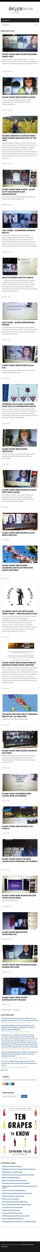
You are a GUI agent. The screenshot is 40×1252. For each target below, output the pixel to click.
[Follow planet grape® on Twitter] (10, 1084)
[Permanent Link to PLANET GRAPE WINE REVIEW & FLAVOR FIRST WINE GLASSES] (20, 479)
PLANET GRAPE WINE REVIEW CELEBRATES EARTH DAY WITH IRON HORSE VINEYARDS (17, 567)
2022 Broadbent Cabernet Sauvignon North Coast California (18, 1169)
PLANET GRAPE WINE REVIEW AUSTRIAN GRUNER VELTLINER (19, 966)
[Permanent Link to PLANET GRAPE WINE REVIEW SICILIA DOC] (20, 354)
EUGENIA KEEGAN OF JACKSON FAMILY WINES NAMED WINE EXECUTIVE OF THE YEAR (19, 138)
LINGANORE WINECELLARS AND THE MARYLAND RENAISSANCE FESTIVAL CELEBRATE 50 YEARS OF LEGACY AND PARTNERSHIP (18, 1027)
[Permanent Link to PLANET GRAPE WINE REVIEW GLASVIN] (20, 86)
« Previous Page (6, 1010)
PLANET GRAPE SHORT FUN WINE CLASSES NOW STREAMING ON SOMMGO (20, 860)
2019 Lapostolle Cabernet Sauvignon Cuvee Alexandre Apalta (19, 1221)
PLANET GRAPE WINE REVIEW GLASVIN (18, 97)
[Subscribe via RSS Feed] (4, 1084)
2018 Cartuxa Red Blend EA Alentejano (12, 1219)
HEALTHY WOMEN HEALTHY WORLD (17, 277)
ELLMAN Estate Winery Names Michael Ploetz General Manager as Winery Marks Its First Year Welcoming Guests (19, 1019)
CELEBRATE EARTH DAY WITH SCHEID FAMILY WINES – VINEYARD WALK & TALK (19, 612)
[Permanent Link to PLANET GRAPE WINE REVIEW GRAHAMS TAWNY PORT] (20, 43)
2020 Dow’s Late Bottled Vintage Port (12, 1166)
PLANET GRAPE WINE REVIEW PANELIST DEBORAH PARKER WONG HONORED (19, 663)
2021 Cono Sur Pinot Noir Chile (10, 1199)
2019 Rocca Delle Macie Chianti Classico (13, 1196)
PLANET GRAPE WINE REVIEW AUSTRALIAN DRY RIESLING (14, 998)
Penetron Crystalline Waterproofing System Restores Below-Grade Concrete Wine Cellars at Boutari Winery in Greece (19, 1063)
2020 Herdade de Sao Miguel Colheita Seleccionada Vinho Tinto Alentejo (19, 1187)
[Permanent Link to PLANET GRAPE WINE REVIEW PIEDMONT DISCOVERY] (20, 739)
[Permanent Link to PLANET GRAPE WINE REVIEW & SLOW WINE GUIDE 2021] (20, 521)
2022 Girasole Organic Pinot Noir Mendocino (14, 1180)
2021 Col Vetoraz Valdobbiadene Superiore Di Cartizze (17, 1193)
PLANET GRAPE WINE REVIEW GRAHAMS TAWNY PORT (19, 55)
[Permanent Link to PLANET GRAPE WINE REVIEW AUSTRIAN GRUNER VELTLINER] (20, 954)
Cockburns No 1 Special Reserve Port (12, 1213)
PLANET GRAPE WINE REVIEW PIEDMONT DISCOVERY (19, 751)
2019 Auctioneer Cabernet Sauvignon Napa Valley (16, 1183)
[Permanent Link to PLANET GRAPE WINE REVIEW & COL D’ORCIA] (20, 815)
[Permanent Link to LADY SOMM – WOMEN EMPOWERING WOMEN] (20, 311)
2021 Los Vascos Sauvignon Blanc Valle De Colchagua (16, 1204)
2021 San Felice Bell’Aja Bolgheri (11, 1178)
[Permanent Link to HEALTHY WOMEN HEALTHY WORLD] (20, 266)
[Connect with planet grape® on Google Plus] (13, 1084)
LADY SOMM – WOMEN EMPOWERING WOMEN (18, 323)
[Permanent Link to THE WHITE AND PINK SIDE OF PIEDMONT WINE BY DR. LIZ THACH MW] (20, 703)
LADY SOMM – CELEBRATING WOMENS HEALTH (18, 231)
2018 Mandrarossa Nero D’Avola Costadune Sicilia (16, 1216)
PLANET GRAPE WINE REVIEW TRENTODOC (14, 450)
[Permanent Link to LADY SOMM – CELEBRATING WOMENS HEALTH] (20, 219)
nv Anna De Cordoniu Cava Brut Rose (12, 1207)
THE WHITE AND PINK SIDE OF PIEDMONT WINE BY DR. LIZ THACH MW (20, 715)
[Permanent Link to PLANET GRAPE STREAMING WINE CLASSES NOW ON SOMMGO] (20, 782)
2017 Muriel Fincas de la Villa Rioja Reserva (14, 1190)
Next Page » (16, 1010)
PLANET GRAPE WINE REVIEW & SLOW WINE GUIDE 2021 (18, 534)
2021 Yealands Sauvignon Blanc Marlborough (14, 1202)
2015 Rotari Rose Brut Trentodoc (11, 1210)
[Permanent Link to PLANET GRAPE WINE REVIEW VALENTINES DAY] (20, 921)
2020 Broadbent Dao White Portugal (12, 1172)
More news (4, 1070)
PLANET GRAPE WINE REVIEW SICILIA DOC (18, 366)
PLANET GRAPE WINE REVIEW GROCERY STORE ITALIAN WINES (19, 896)
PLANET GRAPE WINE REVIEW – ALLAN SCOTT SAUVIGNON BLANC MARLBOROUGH (18, 191)
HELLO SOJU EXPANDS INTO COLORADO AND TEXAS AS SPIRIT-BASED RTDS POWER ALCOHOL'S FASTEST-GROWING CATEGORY (19, 1054)
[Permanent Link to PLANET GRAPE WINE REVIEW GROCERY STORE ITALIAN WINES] (20, 884)
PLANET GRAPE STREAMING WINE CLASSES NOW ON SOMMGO (16, 794)
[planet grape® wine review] (20, 13)
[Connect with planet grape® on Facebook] (7, 1084)
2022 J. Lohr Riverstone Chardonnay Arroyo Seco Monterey (18, 1175)
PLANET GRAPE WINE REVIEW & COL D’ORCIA (17, 827)
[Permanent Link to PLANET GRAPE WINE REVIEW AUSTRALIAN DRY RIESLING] (20, 986)
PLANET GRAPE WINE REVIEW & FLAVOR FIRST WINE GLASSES (19, 491)
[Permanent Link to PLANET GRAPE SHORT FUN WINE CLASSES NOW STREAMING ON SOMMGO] (20, 848)
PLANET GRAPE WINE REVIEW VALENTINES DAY (14, 933)
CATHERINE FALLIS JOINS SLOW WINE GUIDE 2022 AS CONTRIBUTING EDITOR (19, 405)
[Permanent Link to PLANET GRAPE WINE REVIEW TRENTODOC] (20, 438)
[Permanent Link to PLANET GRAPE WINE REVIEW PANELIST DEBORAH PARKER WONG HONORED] (20, 651)
